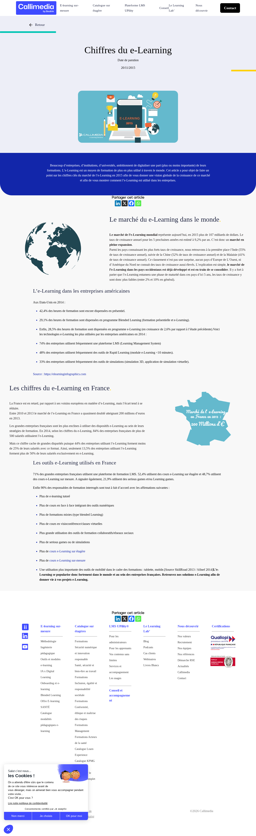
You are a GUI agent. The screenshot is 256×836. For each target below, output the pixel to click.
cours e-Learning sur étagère (67, 551)
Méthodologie (48, 641)
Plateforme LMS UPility (135, 8)
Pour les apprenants (120, 648)
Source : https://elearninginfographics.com (59, 374)
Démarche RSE (186, 660)
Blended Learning (51, 695)
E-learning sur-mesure (69, 8)
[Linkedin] (118, 203)
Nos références (186, 654)
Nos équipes (184, 648)
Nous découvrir (202, 8)
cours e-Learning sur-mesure (67, 560)
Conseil (164, 8)
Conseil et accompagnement (119, 695)
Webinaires (149, 659)
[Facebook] (131, 203)
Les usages (115, 678)
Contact (230, 8)
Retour (40, 25)
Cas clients (149, 653)
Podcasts (148, 647)
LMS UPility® (119, 626)
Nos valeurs (184, 636)
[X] (125, 203)
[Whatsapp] (138, 203)
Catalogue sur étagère (101, 8)
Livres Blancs (151, 665)
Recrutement (185, 642)
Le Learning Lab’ (176, 8)
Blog (146, 641)
